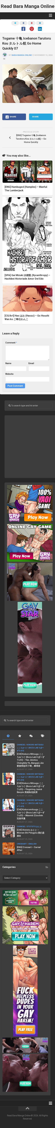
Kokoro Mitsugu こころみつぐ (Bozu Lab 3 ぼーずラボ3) (30, 748)
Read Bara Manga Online (27, 6)
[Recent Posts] (8, 736)
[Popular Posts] (19, 736)
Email (31, 363)
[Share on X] (15, 26)
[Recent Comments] (31, 736)
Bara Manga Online (22, 55)
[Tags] (42, 736)
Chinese (21, 745)
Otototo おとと (34, 826)
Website (9, 374)
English (32, 844)
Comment (11, 342)
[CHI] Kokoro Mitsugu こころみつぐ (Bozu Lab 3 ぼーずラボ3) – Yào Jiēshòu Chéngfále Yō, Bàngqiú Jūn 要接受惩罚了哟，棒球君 (30, 760)
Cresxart (22, 844)
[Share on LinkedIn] (40, 26)
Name (8, 363)
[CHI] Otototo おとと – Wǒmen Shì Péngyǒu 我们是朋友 (30, 833)
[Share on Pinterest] (31, 26)
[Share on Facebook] (23, 26)
